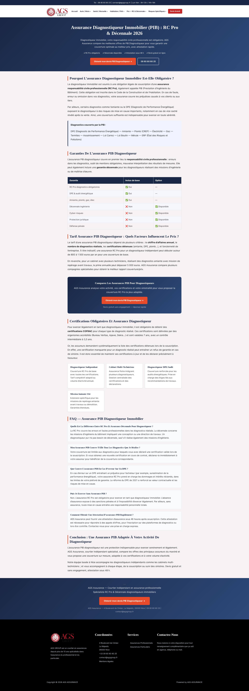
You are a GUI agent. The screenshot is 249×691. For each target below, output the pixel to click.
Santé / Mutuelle (99, 11)
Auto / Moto (84, 11)
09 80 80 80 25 (148, 61)
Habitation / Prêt (116, 11)
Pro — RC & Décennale (136, 11)
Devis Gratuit (175, 11)
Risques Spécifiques (156, 11)
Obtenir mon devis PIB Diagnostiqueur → (113, 61)
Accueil (74, 11)
